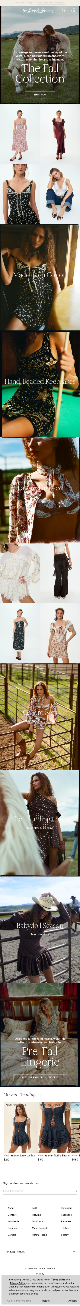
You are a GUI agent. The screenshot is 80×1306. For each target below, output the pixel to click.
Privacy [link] (40, 1273)
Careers (12, 1235)
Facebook (66, 1215)
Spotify (65, 1235)
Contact (12, 1215)
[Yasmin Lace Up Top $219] (21, 1127)
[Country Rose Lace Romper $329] (20, 573)
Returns (36, 1215)
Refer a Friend (39, 1235)
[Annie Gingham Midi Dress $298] (20, 134)
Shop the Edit (50, 2)
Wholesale (13, 1221)
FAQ (34, 1208)
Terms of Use (58, 1279)
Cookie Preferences (19, 1300)
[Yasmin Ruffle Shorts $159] (54, 1127)
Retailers (12, 1228)
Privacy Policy (17, 1283)
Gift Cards (37, 1221)
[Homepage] (40, 11)
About (11, 1208)
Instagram (66, 1208)
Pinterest (66, 1221)
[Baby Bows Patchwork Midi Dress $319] (20, 633)
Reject (45, 1300)
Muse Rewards (40, 1228)
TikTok (65, 1228)
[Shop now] (40, 277)
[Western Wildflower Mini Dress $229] (20, 194)
